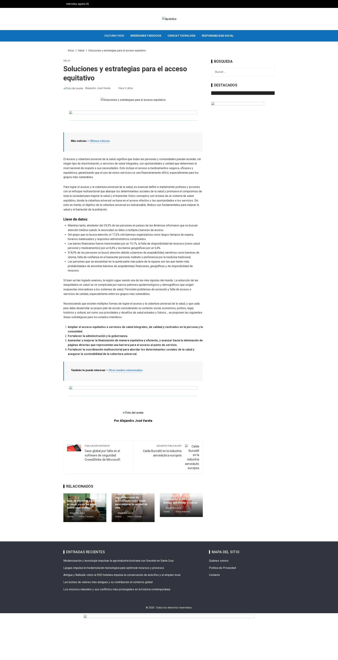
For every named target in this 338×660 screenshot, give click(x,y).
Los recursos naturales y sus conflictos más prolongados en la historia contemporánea (116, 589)
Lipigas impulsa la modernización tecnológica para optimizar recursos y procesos (113, 568)
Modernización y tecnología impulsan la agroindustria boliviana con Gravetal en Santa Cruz (118, 560)
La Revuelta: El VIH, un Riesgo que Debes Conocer (180, 501)
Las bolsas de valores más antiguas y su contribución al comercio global (108, 582)
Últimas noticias (100, 141)
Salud (66, 61)
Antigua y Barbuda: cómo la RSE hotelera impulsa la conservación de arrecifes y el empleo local (121, 575)
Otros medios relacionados (126, 370)
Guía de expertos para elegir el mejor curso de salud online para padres (84, 504)
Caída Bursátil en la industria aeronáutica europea (162, 450)
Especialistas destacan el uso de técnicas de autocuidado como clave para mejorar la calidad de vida (131, 500)
